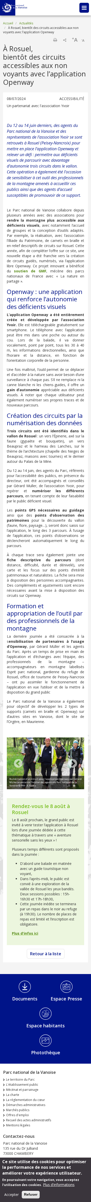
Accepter (11, 1194)
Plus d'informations (59, 1184)
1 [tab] (63, 785)
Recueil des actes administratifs (28, 1120)
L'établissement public (22, 1084)
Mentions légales (18, 1125)
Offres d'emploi (17, 1115)
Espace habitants (45, 1026)
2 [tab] (69, 785)
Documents (24, 999)
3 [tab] (74, 785)
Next (73, 764)
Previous (18, 764)
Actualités (26, 23)
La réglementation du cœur (25, 1100)
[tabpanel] (45, 764)
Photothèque (45, 1052)
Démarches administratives (25, 1105)
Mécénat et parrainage (22, 1090)
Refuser (30, 1194)
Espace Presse (66, 999)
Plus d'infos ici (25, 933)
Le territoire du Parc (20, 1079)
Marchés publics (17, 1110)
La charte (12, 1095)
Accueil (8, 23)
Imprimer (55, 39)
